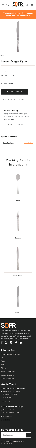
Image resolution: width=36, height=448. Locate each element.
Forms (3, 361)
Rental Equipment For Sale (10, 354)
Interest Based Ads (7, 375)
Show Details (28, 143)
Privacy (3, 368)
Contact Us (5, 401)
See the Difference (21, 15)
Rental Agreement (7, 378)
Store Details (5, 420)
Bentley (18, 312)
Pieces (6, 71)
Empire (18, 238)
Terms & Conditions (7, 371)
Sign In (20, 124)
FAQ (2, 357)
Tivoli (18, 200)
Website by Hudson (6, 443)
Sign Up (9, 124)
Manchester (18, 275)
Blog (2, 364)
